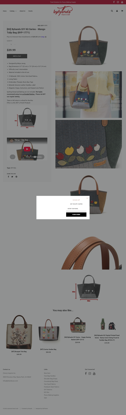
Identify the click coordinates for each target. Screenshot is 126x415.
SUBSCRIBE (76, 214)
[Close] (87, 198)
